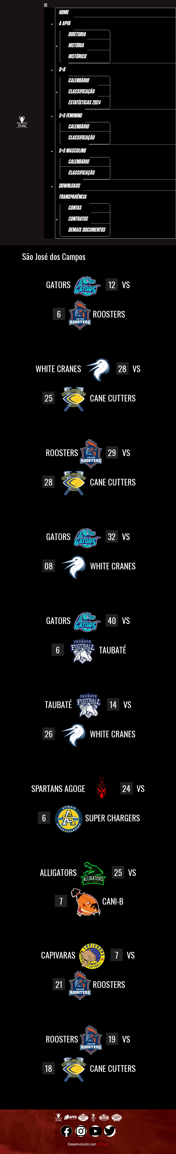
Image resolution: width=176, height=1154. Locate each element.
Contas (74, 208)
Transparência (72, 197)
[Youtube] (95, 1131)
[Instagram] (81, 1131)
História (76, 45)
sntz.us (102, 1144)
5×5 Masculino (72, 150)
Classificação (81, 91)
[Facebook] (66, 1131)
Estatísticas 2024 (84, 102)
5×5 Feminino (70, 115)
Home (63, 12)
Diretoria (76, 34)
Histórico (77, 56)
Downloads (69, 186)
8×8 (62, 69)
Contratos (78, 219)
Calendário (78, 80)
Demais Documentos (86, 230)
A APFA (64, 23)
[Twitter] (110, 1131)
